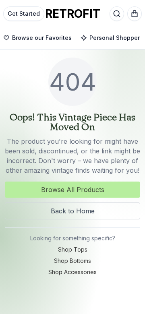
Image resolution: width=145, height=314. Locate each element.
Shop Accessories (72, 272)
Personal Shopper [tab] (114, 37)
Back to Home (73, 211)
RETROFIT (72, 14)
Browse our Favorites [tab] (42, 37)
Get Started (24, 13)
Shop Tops (72, 249)
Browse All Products (72, 190)
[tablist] (72, 38)
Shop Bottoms (72, 260)
